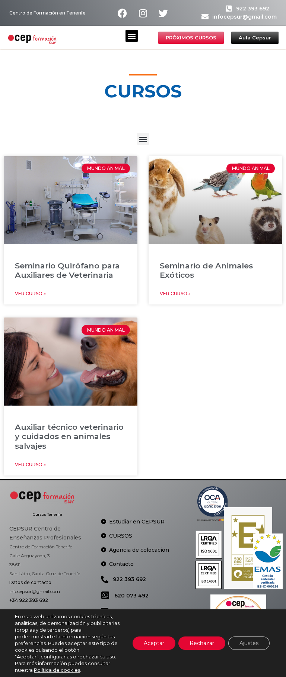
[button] (131, 36)
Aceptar (154, 643)
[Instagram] (143, 13)
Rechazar (202, 643)
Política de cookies (57, 670)
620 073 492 (131, 595)
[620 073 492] (105, 595)
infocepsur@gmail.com (244, 16)
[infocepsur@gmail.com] (205, 16)
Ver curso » (30, 293)
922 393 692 (252, 8)
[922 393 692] (228, 8)
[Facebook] (122, 13)
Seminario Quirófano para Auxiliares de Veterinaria (67, 270)
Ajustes (248, 643)
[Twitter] (163, 13)
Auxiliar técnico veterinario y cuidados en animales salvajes (69, 436)
